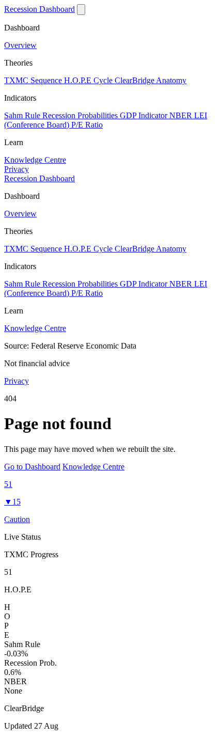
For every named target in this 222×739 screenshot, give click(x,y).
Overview (20, 45)
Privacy (16, 169)
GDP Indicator (144, 115)
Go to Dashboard (32, 466)
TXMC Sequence (34, 80)
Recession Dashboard (39, 9)
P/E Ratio (87, 124)
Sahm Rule (23, 115)
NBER (181, 115)
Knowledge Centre (35, 159)
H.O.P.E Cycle (89, 80)
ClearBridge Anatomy (150, 80)
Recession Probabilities (81, 115)
